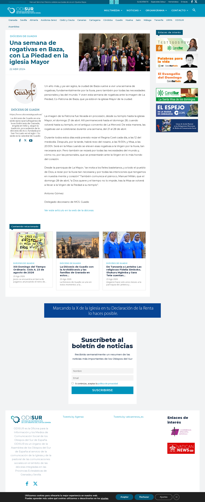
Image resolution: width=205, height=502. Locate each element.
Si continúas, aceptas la (96, 383)
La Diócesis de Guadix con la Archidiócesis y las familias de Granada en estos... (77, 271)
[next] (117, 2)
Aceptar (124, 496)
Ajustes (164, 496)
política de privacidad (108, 383)
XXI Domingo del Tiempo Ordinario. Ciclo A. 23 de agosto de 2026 (29, 269)
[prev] (112, 2)
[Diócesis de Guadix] (25, 92)
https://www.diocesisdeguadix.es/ (25, 114)
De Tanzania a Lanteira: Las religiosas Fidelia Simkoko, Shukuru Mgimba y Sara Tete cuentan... (124, 271)
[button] (194, 10)
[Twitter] (196, 2)
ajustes (104, 498)
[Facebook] (192, 2)
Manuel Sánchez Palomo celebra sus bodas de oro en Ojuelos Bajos (58, 2)
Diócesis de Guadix (23, 36)
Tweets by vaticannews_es (128, 416)
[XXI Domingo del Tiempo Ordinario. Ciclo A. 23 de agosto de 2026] (31, 245)
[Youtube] (30, 140)
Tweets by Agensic (73, 416)
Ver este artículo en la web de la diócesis (69, 210)
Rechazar (144, 496)
